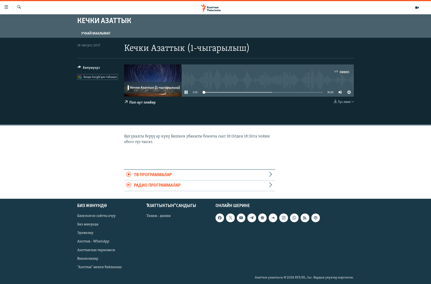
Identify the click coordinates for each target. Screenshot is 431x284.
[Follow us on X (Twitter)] (230, 218)
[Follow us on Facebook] (220, 218)
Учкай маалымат (95, 33)
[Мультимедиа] (417, 7)
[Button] (88, 68)
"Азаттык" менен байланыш (99, 267)
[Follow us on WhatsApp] (294, 218)
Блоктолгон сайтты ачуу (96, 216)
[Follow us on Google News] (262, 218)
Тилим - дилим (158, 216)
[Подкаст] (315, 218)
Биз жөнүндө (87, 224)
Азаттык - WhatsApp (93, 241)
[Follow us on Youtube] (241, 218)
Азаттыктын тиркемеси (96, 250)
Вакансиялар (87, 258)
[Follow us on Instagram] (283, 218)
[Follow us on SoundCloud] (273, 218)
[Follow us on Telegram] (251, 218)
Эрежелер (85, 233)
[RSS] (305, 218)
